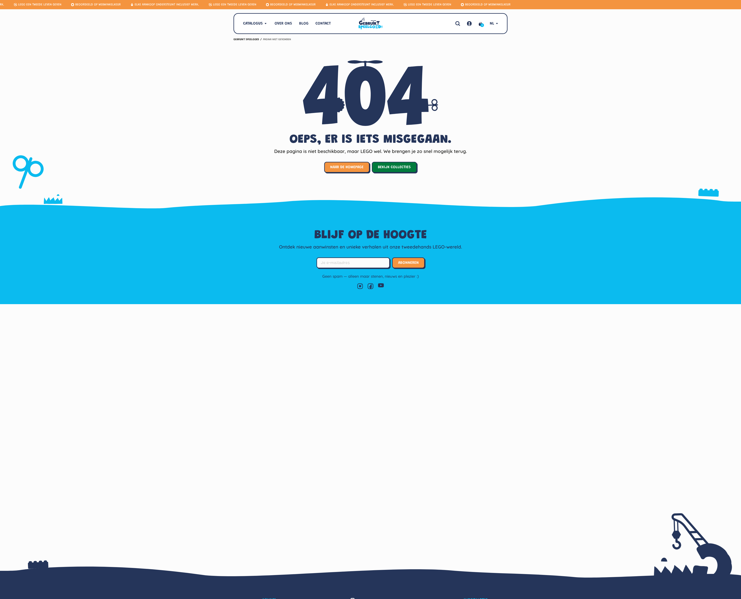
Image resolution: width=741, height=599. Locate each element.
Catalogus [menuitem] (253, 23)
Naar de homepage (347, 167)
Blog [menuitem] (304, 23)
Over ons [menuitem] (283, 23)
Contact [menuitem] (323, 23)
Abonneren (408, 263)
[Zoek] (458, 23)
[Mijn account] (469, 23)
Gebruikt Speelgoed (246, 39)
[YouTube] (381, 286)
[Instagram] (360, 286)
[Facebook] (370, 286)
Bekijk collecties (394, 167)
